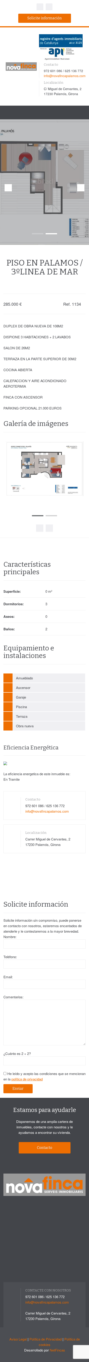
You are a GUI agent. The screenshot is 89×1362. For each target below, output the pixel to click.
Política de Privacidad (45, 1339)
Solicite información (44, 18)
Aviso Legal (18, 1339)
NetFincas (57, 1350)
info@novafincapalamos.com (65, 75)
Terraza (21, 716)
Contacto (44, 1147)
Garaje (21, 697)
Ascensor (23, 687)
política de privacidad (27, 1079)
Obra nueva (25, 725)
